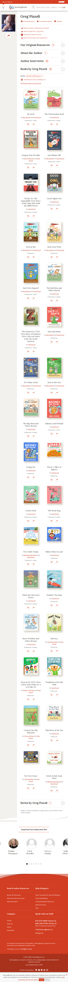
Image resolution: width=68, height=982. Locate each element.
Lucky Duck (31, 510)
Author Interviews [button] (34, 61)
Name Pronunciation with (35, 38)
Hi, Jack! (30, 114)
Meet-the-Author (36, 28)
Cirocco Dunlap (29, 736)
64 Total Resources (28, 21)
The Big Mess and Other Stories (31, 424)
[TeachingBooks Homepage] (17, 7)
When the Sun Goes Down (30, 596)
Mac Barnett (26, 117)
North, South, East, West (54, 777)
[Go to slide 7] (41, 864)
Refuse (47, 980)
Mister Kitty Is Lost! (54, 551)
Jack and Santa (54, 331)
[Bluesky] (39, 970)
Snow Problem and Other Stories (31, 639)
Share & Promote (40, 905)
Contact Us (39, 933)
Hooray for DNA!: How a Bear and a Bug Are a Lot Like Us (31, 684)
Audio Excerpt (33, 31)
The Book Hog (54, 510)
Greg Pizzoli (37, 117)
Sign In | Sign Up (7, 2)
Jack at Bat (31, 247)
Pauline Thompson (29, 690)
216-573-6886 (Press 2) (45, 921)
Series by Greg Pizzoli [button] (35, 803)
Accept (41, 980)
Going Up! (30, 467)
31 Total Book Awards (45, 21)
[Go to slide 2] (29, 864)
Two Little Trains (30, 551)
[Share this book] (33, 124)
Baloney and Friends (54, 423)
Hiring (9, 927)
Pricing (9, 920)
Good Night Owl (54, 198)
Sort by (22, 76)
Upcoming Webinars (41, 898)
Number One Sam (54, 595)
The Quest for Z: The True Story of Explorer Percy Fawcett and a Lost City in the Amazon (31, 336)
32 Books (59, 21)
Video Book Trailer (32, 35)
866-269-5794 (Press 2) (46, 923)
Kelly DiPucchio (29, 159)
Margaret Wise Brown (30, 555)
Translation (11, 949)
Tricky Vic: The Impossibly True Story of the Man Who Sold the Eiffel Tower (31, 202)
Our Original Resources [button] (37, 45)
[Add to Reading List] (28, 124)
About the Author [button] (33, 53)
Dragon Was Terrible (31, 155)
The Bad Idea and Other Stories (54, 289)
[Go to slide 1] (27, 864)
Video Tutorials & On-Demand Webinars (47, 895)
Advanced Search (12, 902)
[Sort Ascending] (43, 76)
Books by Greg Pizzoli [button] (36, 69)
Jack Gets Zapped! (31, 288)
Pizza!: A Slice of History (54, 468)
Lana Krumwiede (52, 642)
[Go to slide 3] (31, 864)
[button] (3, 7)
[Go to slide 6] (38, 864)
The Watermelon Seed (54, 114)
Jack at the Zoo (54, 382)
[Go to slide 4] (34, 864)
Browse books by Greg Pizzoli (31, 83)
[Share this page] (8, 35)
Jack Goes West (54, 247)
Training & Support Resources (44, 902)
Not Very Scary (30, 776)
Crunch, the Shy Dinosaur (31, 731)
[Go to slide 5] (36, 864)
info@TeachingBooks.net (44, 930)
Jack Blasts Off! (54, 155)
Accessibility (30, 970)
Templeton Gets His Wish (54, 683)
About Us (10, 924)
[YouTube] (44, 970)
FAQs (37, 908)
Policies (22, 970)
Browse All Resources (14, 895)
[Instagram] (47, 970)
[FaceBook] (36, 970)
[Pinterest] (41, 970)
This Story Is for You (54, 730)
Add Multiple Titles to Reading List (34, 80)
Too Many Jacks (31, 382)
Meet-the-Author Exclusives (16, 898)
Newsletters (11, 930)
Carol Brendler (28, 779)
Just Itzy (54, 638)
